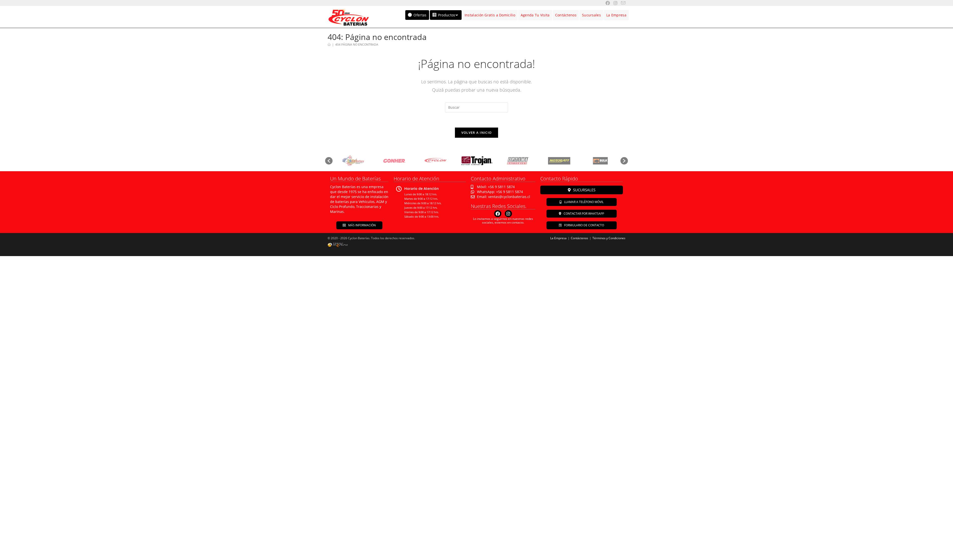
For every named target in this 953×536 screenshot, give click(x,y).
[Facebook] (497, 213)
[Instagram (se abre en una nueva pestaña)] (613, 2)
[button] (329, 161)
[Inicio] (329, 44)
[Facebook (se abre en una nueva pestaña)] (606, 2)
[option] (353, 161)
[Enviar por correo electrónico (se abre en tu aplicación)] (621, 2)
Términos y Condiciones (608, 238)
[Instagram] (508, 213)
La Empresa (558, 238)
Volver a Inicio (476, 132)
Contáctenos (579, 238)
